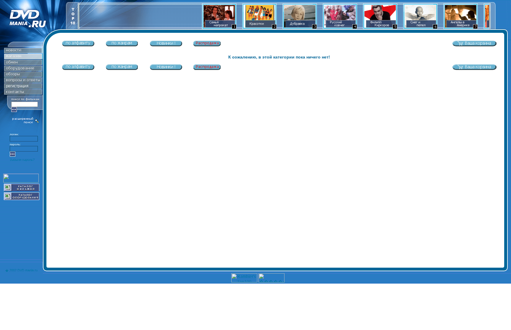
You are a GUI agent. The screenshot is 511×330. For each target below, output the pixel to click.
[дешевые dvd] (207, 45)
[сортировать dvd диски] (78, 45)
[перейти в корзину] (474, 45)
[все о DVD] (23, 81)
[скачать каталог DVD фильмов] (21, 189)
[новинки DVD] (23, 51)
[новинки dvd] (166, 45)
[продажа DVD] (23, 57)
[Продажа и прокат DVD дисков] (33, 27)
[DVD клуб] (23, 87)
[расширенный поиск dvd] (25, 122)
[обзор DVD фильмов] (23, 75)
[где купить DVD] (23, 92)
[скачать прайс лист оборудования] (21, 198)
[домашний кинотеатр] (23, 69)
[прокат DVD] (23, 63)
